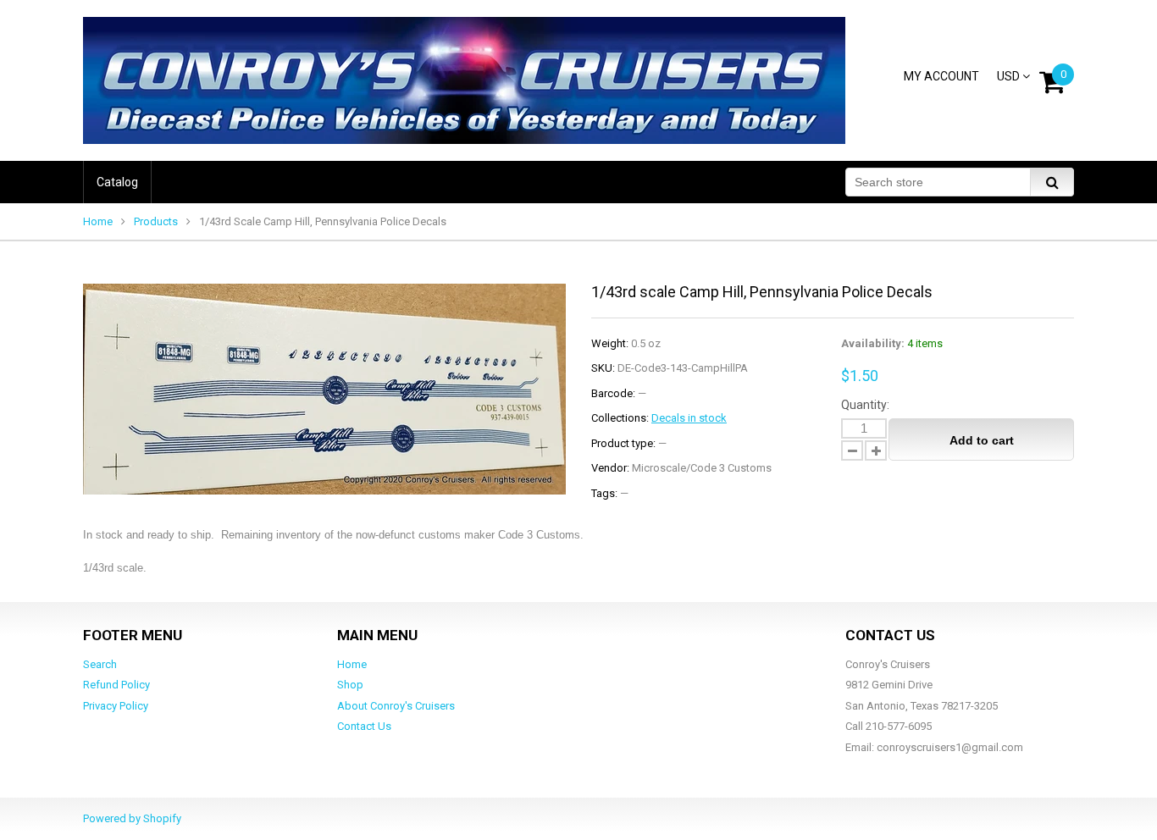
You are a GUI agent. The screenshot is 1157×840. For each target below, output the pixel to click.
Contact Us (364, 726)
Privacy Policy (115, 705)
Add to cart (981, 440)
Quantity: (865, 405)
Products (156, 221)
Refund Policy (116, 684)
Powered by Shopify (132, 818)
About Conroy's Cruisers (396, 705)
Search (100, 664)
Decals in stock (689, 418)
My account (941, 76)
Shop (350, 684)
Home (98, 221)
